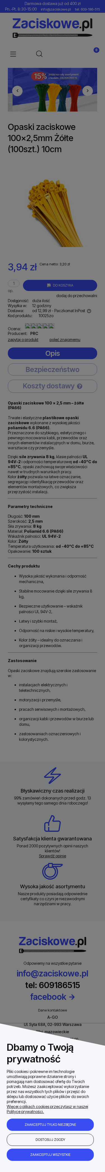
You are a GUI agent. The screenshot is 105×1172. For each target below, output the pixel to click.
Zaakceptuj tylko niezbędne (50, 1124)
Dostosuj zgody (50, 1140)
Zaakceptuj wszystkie (50, 1155)
